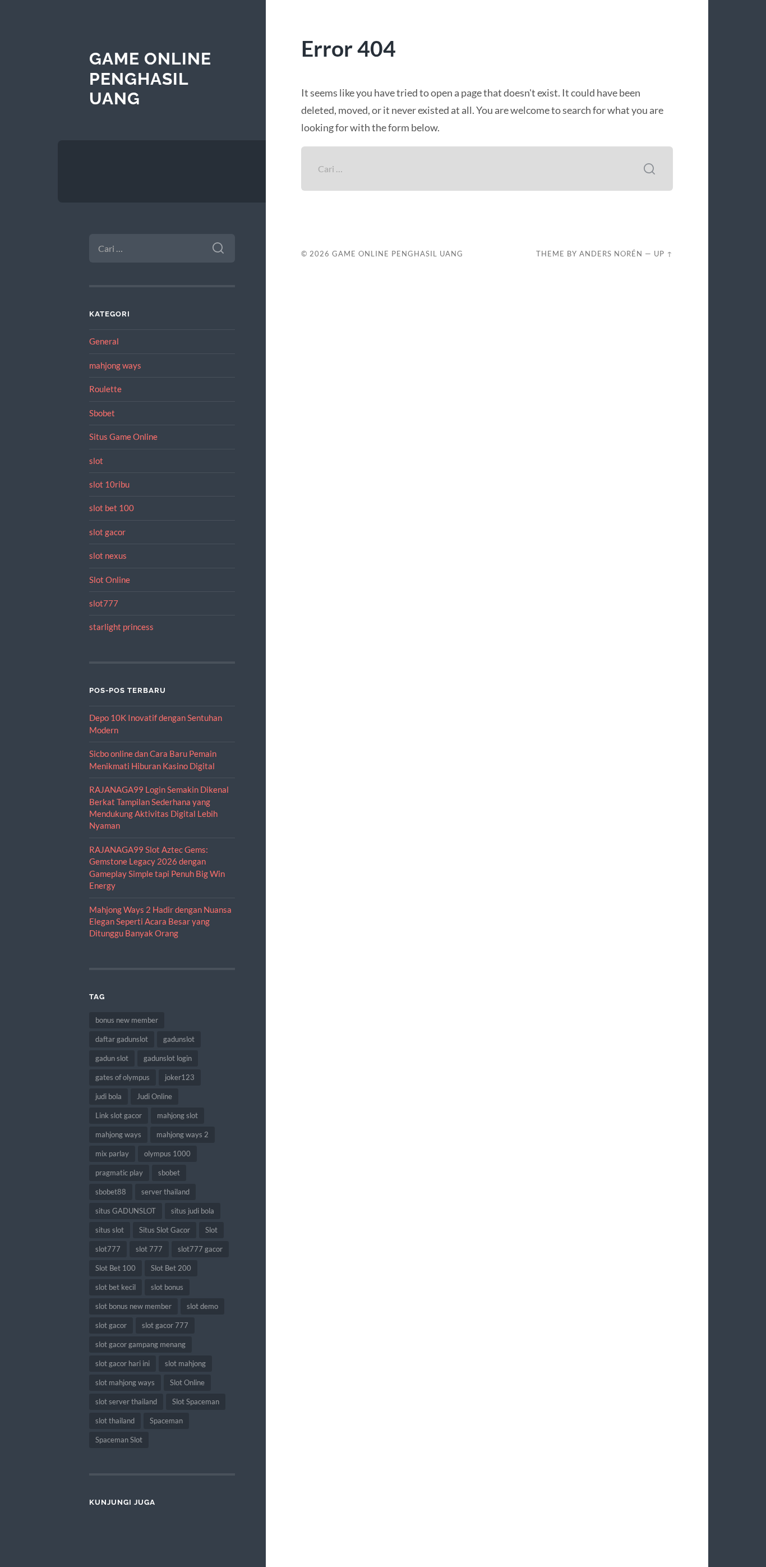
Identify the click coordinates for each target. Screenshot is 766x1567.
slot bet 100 (111, 508)
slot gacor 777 (165, 1325)
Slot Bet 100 (115, 1267)
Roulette (105, 389)
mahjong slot (177, 1115)
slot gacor (107, 532)
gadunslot (179, 1039)
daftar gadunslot (121, 1039)
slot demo (202, 1306)
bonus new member (126, 1019)
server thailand (165, 1191)
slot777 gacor (200, 1248)
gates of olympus (122, 1077)
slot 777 (149, 1248)
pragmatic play (119, 1172)
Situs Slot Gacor (164, 1229)
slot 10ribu (109, 484)
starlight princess (121, 627)
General (104, 341)
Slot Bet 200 (171, 1267)
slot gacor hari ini (122, 1363)
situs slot (109, 1229)
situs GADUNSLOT (125, 1210)
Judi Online (154, 1096)
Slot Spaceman (195, 1401)
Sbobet (102, 413)
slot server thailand (126, 1401)
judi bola (108, 1096)
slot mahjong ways (125, 1382)
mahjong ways (115, 365)
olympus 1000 (167, 1153)
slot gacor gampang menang (140, 1344)
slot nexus (108, 555)
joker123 (180, 1077)
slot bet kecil (115, 1287)
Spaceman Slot (118, 1439)
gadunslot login (168, 1058)
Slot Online (109, 580)
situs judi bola (192, 1210)
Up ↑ (663, 253)
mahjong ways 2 (182, 1134)
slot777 (103, 603)
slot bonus (167, 1287)
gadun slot (111, 1058)
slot (96, 461)
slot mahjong (185, 1363)
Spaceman (166, 1420)
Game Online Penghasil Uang (150, 78)
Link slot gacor (118, 1115)
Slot (211, 1229)
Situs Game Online (123, 436)
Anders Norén (611, 253)
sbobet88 (110, 1191)
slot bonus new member (133, 1306)
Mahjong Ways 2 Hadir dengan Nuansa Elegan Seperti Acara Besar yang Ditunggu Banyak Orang (160, 921)
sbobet (169, 1172)
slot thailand (115, 1420)
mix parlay (112, 1153)
